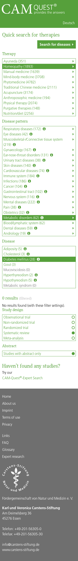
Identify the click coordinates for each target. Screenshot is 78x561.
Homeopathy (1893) (18, 66)
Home (6, 396)
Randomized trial (15, 327)
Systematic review (16, 332)
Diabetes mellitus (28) (19, 259)
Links (6, 435)
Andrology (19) (14, 233)
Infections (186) (15, 181)
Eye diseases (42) (16, 134)
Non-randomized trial (19, 322)
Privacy (7, 424)
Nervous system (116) (19, 196)
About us (9, 403)
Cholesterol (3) (14, 254)
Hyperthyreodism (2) (18, 275)
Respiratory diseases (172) (22, 128)
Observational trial (16, 317)
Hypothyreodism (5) (18, 280)
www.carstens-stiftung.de (20, 549)
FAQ (5, 442)
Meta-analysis (13, 338)
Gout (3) (9, 264)
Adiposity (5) (13, 248)
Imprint (7, 410)
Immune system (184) (19, 176)
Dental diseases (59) (18, 228)
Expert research (13, 456)
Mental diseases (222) (19, 202)
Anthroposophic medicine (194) (26, 97)
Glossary (8, 449)
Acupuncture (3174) (18, 92)
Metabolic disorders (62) (21, 217)
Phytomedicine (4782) (19, 82)
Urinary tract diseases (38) (22, 160)
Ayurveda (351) (14, 61)
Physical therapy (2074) (20, 103)
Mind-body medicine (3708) (23, 76)
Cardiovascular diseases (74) (24, 170)
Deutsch (69, 23)
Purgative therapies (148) (21, 108)
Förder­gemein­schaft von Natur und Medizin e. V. (37, 498)
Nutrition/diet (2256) (18, 113)
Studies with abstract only (22, 353)
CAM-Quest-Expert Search (22, 378)
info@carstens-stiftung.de (20, 544)
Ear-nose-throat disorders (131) (26, 155)
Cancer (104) (13, 186)
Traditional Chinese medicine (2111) (30, 87)
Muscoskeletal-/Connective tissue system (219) (33, 142)
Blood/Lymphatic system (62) (24, 223)
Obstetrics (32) (14, 212)
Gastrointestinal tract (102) (23, 191)
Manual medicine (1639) (21, 71)
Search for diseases (55, 44)
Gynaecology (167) (17, 149)
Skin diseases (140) (17, 165)
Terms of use (11, 417)
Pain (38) (10, 207)
